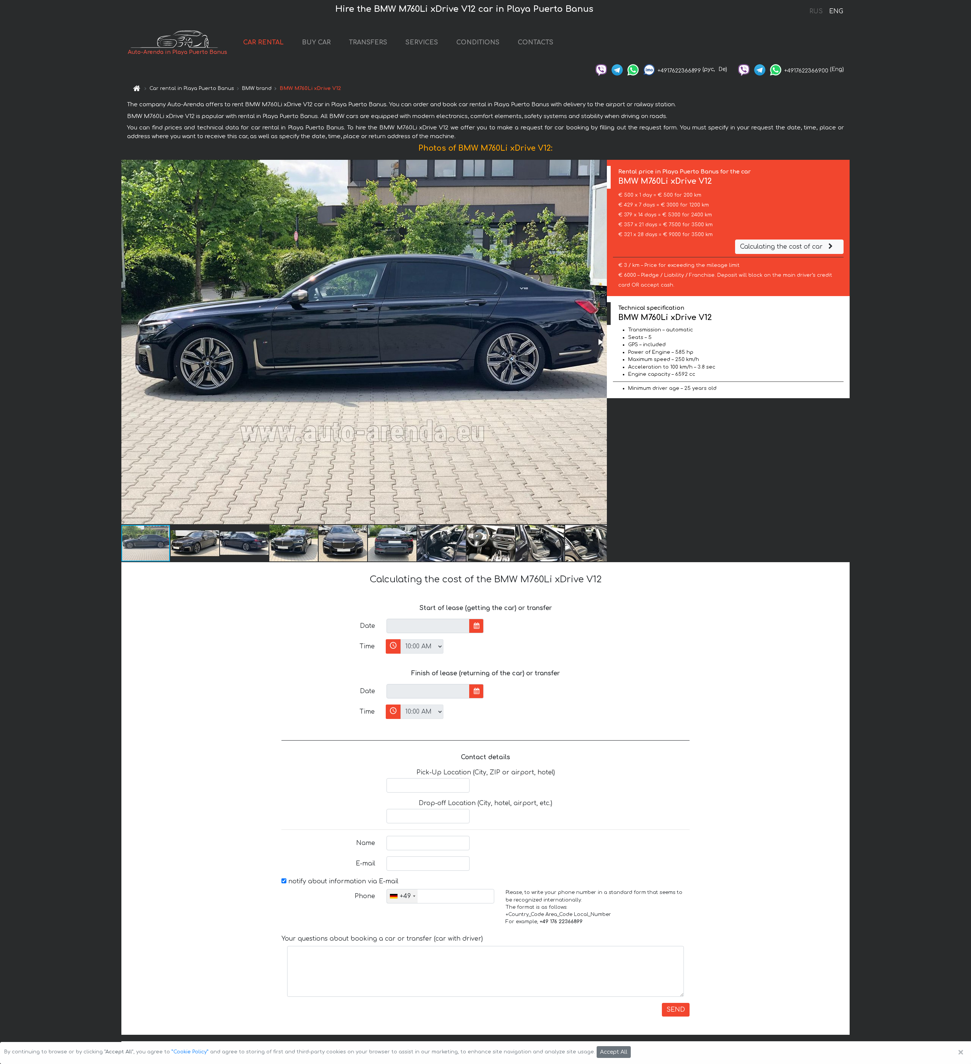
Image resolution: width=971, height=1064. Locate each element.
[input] (428, 626)
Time (367, 646)
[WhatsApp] (633, 69)
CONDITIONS (478, 42)
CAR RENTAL (263, 42)
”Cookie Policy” (190, 1052)
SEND (675, 1009)
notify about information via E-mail (342, 881)
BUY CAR (316, 42)
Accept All (613, 1052)
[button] (600, 342)
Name (365, 843)
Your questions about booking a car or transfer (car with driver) (382, 938)
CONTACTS (535, 42)
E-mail (365, 863)
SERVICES (421, 42)
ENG (836, 11)
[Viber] (601, 69)
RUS (816, 11)
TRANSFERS (368, 42)
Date (367, 626)
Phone (365, 896)
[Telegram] (617, 69)
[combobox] (402, 896)
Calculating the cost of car (782, 246)
